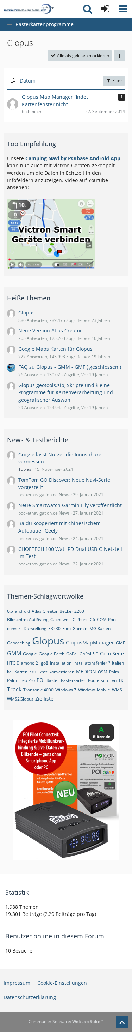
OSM (102, 672)
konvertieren (61, 672)
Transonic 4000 (38, 690)
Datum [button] (28, 80)
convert (14, 628)
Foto (66, 628)
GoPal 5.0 (89, 654)
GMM (14, 653)
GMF (120, 643)
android (22, 611)
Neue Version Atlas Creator (50, 330)
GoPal (72, 654)
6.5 (10, 611)
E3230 (54, 628)
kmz (43, 672)
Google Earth (51, 654)
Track (14, 689)
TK (120, 680)
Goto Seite (112, 653)
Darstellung (35, 628)
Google (30, 654)
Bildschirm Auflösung (28, 620)
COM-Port (106, 620)
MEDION (86, 671)
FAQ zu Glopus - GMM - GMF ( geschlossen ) (69, 367)
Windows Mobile (94, 690)
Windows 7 (65, 690)
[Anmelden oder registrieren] (105, 9)
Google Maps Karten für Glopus (55, 349)
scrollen (109, 680)
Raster (52, 680)
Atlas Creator (45, 611)
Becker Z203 (71, 611)
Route (93, 680)
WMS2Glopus (20, 699)
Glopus (26, 312)
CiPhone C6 (84, 620)
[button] (123, 9)
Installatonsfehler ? (91, 663)
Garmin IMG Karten (92, 628)
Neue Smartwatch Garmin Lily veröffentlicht (70, 505)
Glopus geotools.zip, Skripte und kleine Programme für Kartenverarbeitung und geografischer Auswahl (65, 392)
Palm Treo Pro (21, 680)
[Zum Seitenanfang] (122, 1022)
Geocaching (18, 643)
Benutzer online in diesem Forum (54, 936)
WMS (117, 690)
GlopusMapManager (90, 642)
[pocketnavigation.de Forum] (28, 9)
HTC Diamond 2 (22, 663)
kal (10, 672)
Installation (60, 663)
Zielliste (44, 698)
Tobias (24, 469)
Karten (20, 672)
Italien (118, 663)
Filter (116, 81)
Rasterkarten (73, 680)
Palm (114, 672)
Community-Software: (66, 1022)
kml (33, 671)
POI (41, 680)
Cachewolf (60, 620)
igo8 (44, 663)
